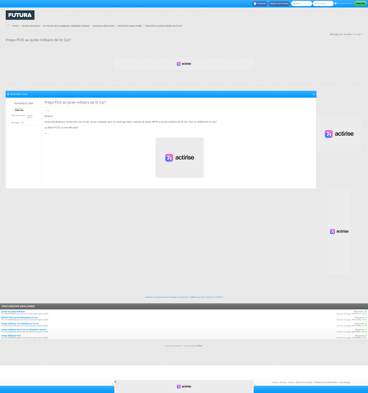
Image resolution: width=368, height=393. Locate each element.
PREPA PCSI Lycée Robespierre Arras (19, 317)
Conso (291, 382)
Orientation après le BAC (130, 25)
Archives (282, 382)
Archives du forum (31, 25)
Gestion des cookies (303, 382)
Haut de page (344, 382)
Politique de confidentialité (325, 382)
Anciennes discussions (104, 25)
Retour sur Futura (279, 3)
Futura (275, 382)
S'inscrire (260, 3)
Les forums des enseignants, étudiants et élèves (66, 25)
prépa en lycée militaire (13, 311)
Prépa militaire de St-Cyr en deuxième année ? (24, 329)
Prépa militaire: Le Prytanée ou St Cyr (20, 323)
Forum (16, 25)
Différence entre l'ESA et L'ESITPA (206, 297)
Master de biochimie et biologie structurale (167, 297)
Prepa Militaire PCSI (11, 335)
